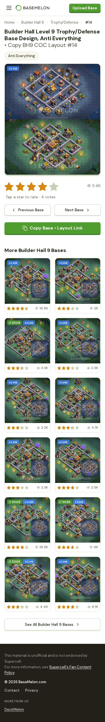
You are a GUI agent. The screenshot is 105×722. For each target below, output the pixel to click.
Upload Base (85, 7)
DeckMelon (14, 709)
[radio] (9, 187)
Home (9, 22)
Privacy (31, 690)
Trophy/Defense (64, 22)
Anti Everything (21, 55)
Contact (12, 690)
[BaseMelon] (32, 8)
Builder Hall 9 (32, 22)
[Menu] (8, 7)
